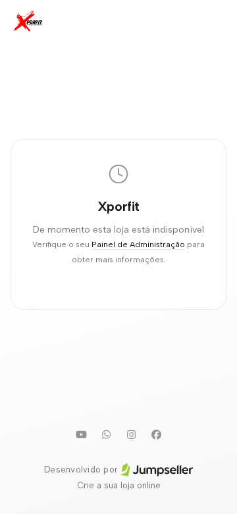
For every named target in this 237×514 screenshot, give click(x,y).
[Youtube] (81, 434)
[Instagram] (131, 434)
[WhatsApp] (106, 434)
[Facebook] (156, 434)
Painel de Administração (138, 244)
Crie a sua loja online (119, 485)
